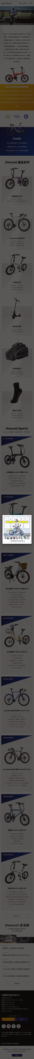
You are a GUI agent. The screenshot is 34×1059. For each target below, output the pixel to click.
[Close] (31, 515)
